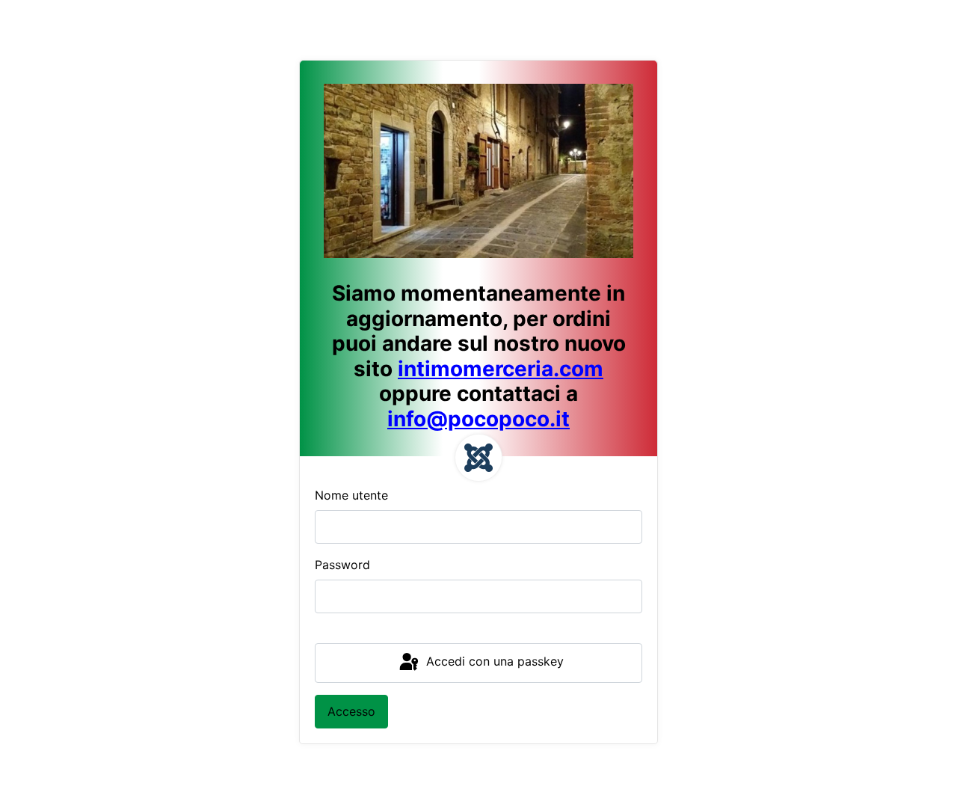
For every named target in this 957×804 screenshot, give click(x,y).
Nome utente (351, 495)
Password (342, 564)
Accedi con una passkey (493, 661)
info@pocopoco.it (478, 419)
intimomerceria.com (500, 368)
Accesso (351, 711)
